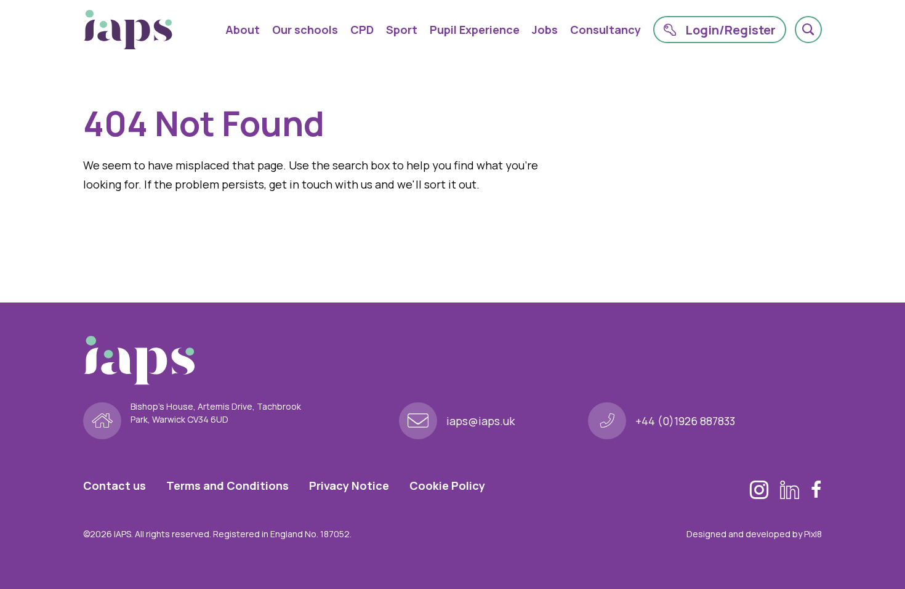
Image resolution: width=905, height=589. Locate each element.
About (242, 29)
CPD (362, 29)
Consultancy (605, 29)
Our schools (305, 29)
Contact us (114, 485)
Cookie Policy (447, 485)
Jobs (545, 29)
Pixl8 (813, 534)
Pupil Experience (475, 29)
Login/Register (730, 30)
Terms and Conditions (227, 485)
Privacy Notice (349, 485)
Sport (401, 29)
